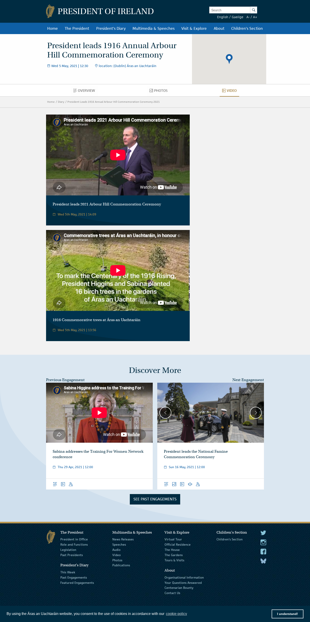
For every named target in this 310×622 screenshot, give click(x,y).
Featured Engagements (77, 582)
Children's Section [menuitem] (247, 28)
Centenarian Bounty (179, 588)
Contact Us (172, 593)
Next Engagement (248, 379)
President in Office (74, 539)
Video (116, 555)
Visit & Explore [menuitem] (194, 28)
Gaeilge (237, 17)
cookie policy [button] (176, 614)
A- (248, 17)
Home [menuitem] (52, 28)
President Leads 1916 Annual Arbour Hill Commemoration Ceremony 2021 (113, 101)
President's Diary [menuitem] (111, 28)
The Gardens (174, 555)
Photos (117, 560)
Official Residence (178, 544)
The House (172, 550)
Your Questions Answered (183, 582)
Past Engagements (73, 577)
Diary (61, 101)
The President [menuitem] (77, 28)
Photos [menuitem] (162, 91)
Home (51, 101)
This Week (67, 572)
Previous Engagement (65, 379)
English (222, 17)
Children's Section (230, 539)
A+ (255, 17)
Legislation (68, 550)
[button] (229, 59)
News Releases (123, 539)
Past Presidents (71, 555)
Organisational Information (184, 577)
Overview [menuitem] (88, 91)
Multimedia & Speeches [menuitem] (154, 28)
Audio (116, 550)
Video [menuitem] (233, 91)
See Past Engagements (155, 499)
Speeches (119, 544)
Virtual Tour (173, 539)
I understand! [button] (287, 614)
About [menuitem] (219, 28)
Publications (121, 565)
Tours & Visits (174, 560)
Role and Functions (74, 544)
